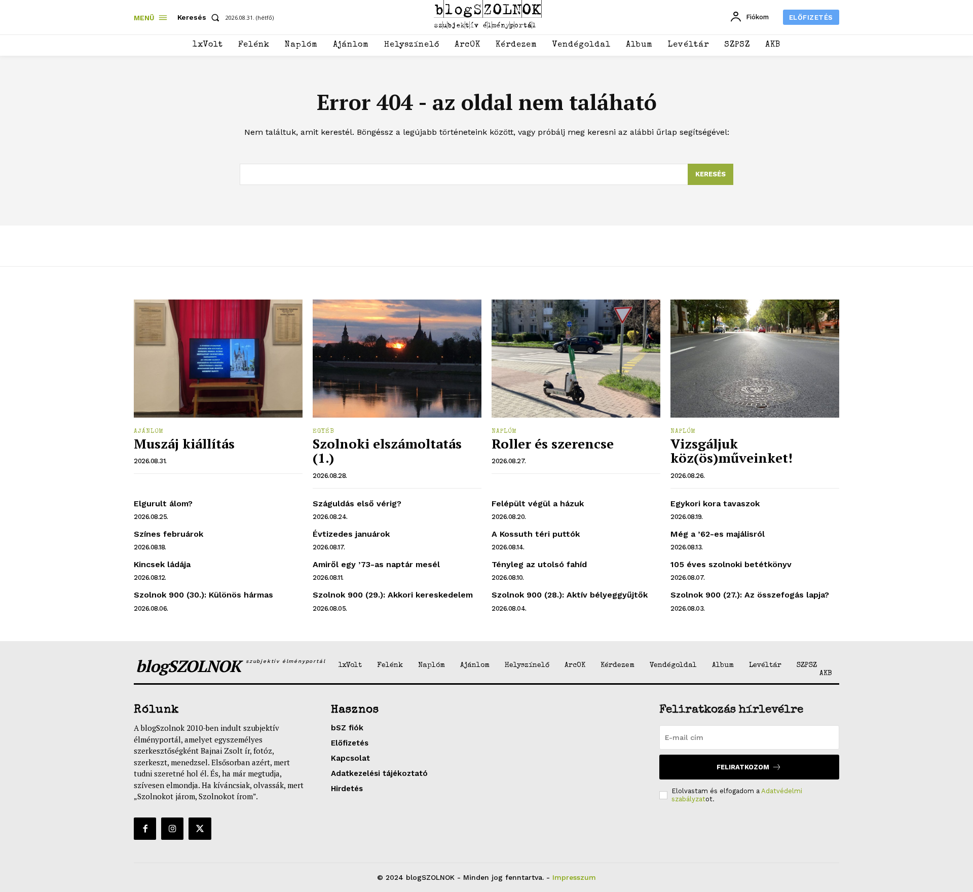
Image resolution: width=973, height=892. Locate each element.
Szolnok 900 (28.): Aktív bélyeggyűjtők (570, 595)
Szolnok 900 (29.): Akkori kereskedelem (393, 595)
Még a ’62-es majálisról (717, 534)
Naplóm (504, 432)
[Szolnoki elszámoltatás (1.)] (397, 359)
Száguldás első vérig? (357, 503)
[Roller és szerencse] (576, 359)
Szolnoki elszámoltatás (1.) (387, 451)
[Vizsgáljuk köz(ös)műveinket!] (754, 359)
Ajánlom (149, 432)
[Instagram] (172, 828)
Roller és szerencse (553, 443)
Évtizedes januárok (351, 534)
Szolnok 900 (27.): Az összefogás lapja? (749, 595)
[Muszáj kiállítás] (218, 359)
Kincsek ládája (162, 564)
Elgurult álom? (163, 503)
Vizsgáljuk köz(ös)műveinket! (731, 451)
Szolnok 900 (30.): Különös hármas (203, 595)
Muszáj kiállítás (184, 443)
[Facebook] (145, 828)
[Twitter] (200, 828)
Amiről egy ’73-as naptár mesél (376, 564)
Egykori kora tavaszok (715, 503)
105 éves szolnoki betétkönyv (731, 564)
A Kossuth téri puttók (536, 534)
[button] (200, 17)
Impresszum (574, 877)
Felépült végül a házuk (538, 503)
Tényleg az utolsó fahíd (539, 564)
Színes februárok (168, 534)
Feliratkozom (743, 767)
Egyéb (323, 432)
